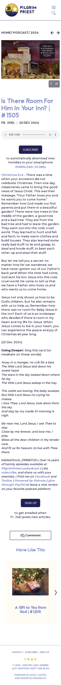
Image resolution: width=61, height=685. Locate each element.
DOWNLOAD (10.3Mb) (30, 167)
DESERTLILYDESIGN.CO (33, 678)
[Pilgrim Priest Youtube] (32, 659)
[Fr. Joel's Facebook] (25, 659)
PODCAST (20, 32)
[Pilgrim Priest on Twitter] (29, 659)
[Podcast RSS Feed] (35, 659)
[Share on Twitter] (56, 84)
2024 (34, 32)
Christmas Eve (12, 175)
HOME (6, 32)
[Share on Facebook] (52, 84)
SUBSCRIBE (30, 150)
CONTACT (17, 652)
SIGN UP (30, 503)
